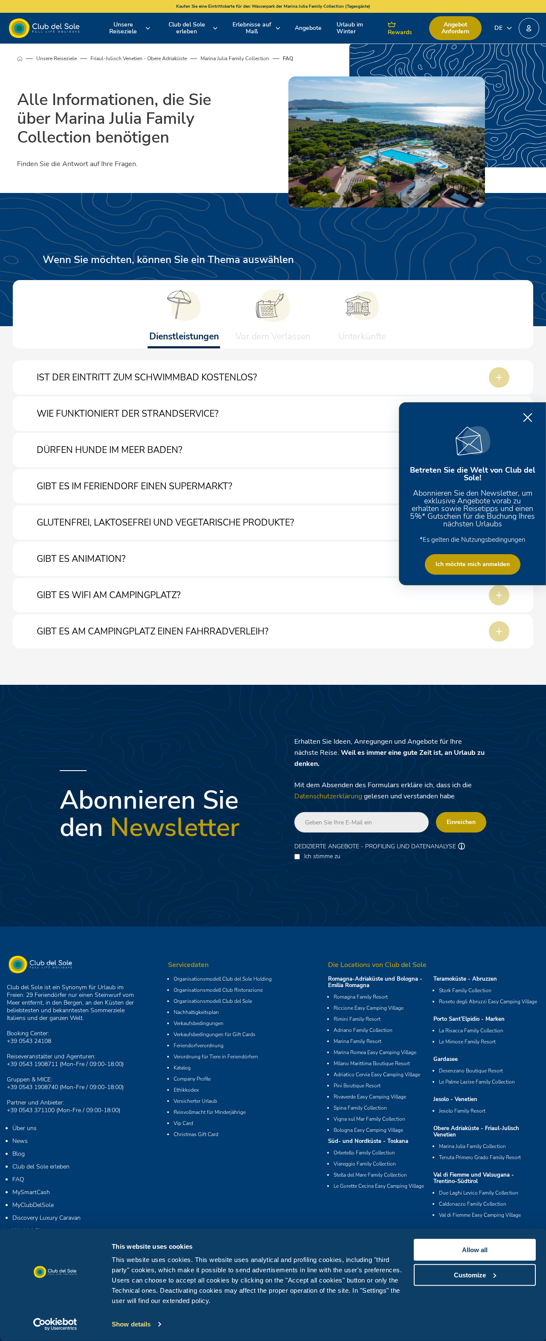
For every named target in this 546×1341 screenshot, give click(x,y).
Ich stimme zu (322, 856)
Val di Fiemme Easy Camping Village (480, 1215)
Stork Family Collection (465, 990)
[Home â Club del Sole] (44, 28)
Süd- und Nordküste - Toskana (368, 1141)
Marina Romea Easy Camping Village (375, 1052)
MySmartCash (31, 1192)
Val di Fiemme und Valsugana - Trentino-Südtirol (473, 1178)
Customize (470, 1274)
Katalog (182, 1067)
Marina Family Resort (357, 1041)
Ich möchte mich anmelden (473, 564)
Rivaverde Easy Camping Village (370, 1096)
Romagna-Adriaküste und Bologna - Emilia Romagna (375, 982)
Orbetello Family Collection (364, 1152)
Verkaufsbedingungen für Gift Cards (215, 1034)
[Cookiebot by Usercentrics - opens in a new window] (55, 1324)
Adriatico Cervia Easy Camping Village (377, 1074)
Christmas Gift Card (196, 1134)
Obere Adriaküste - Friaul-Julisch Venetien (476, 1132)
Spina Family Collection (360, 1107)
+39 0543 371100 (31, 1110)
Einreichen (461, 822)
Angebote (308, 28)
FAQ (18, 1179)
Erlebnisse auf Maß (251, 27)
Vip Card (183, 1123)
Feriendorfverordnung (199, 1045)
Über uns (24, 1128)
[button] (529, 28)
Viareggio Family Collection (365, 1163)
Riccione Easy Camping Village (369, 1008)
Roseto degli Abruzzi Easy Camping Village (488, 1001)
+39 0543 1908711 (32, 1064)
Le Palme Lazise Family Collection (477, 1081)
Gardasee (445, 1059)
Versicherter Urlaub (195, 1101)
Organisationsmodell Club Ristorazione (218, 990)
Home (26, 58)
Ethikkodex (186, 1090)
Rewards (400, 32)
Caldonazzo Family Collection (472, 1204)
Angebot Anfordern (455, 27)
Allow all (475, 1249)
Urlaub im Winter (350, 27)
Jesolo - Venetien (455, 1099)
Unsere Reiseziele (123, 27)
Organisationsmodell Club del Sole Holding (223, 979)
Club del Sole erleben (186, 27)
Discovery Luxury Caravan (46, 1218)
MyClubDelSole (33, 1205)
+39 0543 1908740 (32, 1087)
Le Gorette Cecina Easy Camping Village (379, 1186)
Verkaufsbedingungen (199, 1023)
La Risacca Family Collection (471, 1030)
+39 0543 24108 (29, 1041)
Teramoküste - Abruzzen (465, 979)
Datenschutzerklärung (328, 796)
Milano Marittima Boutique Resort (372, 1063)
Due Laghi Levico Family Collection (478, 1192)
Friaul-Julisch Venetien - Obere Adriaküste (138, 58)
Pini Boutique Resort (357, 1085)
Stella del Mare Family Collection (370, 1175)
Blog (18, 1154)
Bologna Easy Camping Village (368, 1130)
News (20, 1141)
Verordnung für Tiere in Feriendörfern (216, 1056)
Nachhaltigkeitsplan (196, 1012)
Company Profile (192, 1078)
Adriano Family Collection (363, 1030)
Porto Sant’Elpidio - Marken (469, 1019)
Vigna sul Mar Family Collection (369, 1119)
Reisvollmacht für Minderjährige (210, 1112)
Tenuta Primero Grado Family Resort (480, 1157)
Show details (131, 1324)
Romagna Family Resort (361, 996)
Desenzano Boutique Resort (471, 1070)
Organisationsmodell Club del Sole (213, 1001)
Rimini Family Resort (357, 1019)
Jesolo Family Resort (462, 1110)
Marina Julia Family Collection (234, 58)
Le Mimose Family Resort (467, 1041)
